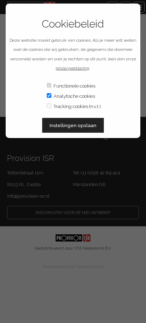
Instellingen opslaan (73, 125)
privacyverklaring (72, 68)
